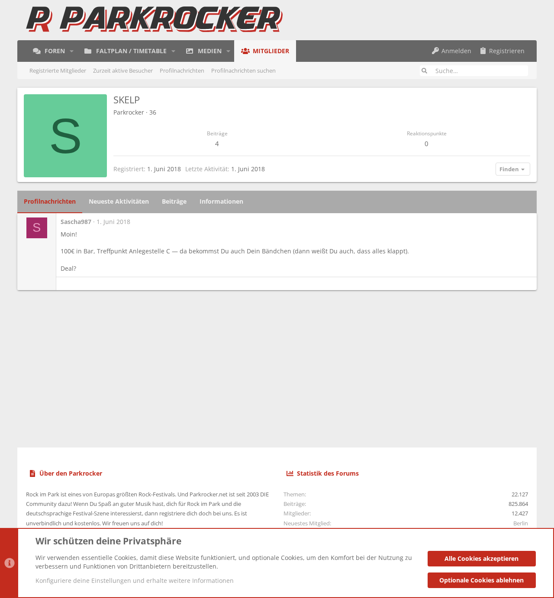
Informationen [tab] (221, 201)
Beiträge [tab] (174, 201)
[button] (71, 51)
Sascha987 (76, 221)
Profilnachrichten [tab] (50, 201)
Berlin (520, 523)
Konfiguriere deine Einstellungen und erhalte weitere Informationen (134, 580)
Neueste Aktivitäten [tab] (119, 201)
